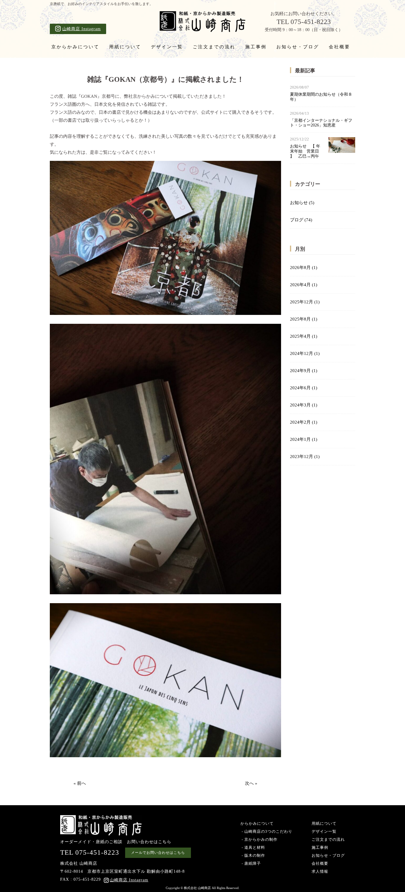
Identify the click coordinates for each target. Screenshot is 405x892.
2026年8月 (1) (303, 267)
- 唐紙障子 (250, 863)
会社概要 (339, 46)
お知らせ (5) (302, 202)
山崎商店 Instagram (81, 29)
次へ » (251, 783)
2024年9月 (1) (303, 370)
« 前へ (80, 783)
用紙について (125, 46)
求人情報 (320, 871)
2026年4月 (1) (303, 284)
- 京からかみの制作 (259, 839)
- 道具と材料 (252, 847)
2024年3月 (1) (303, 405)
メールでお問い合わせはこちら (158, 853)
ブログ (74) (301, 219)
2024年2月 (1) (303, 422)
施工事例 (256, 46)
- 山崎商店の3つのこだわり (266, 831)
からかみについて (257, 823)
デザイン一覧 (167, 46)
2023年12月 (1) (305, 456)
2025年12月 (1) (305, 302)
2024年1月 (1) (303, 439)
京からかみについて (75, 46)
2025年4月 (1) (303, 336)
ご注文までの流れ (214, 46)
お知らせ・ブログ (297, 46)
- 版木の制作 (252, 855)
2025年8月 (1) (303, 319)
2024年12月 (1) (305, 353)
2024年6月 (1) (303, 387)
